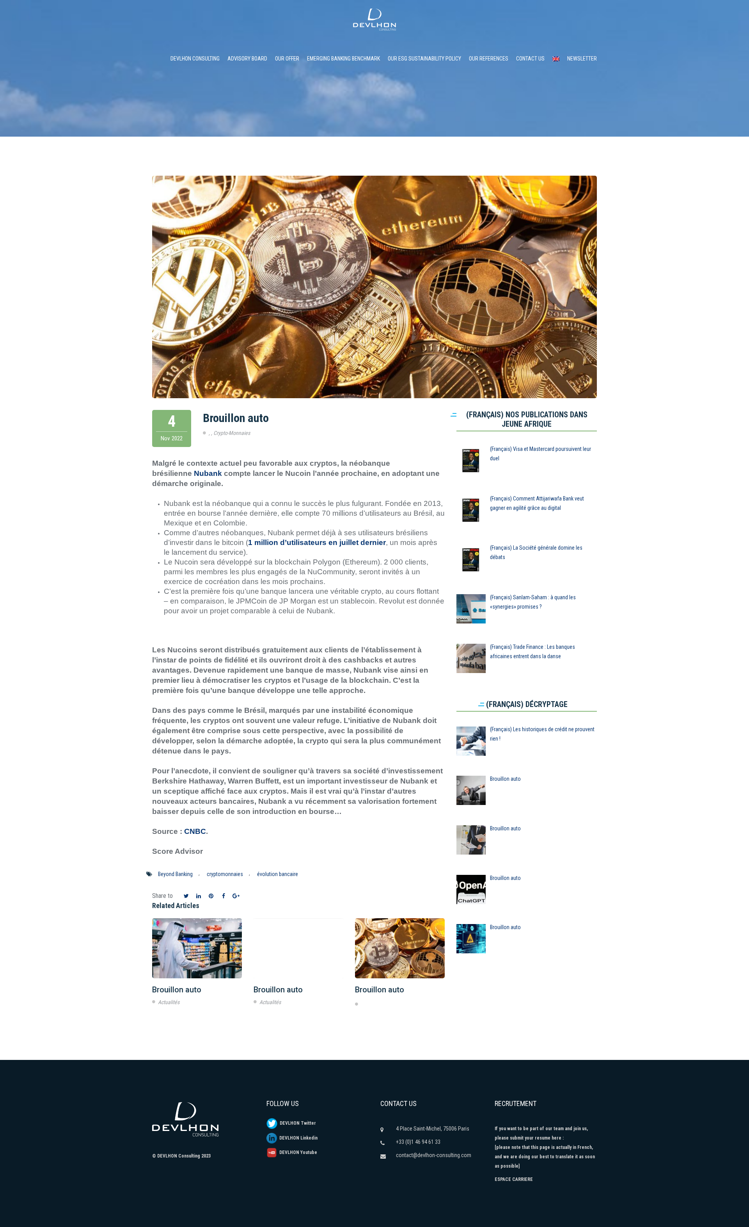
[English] (555, 58)
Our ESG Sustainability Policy (424, 58)
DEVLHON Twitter (296, 1123)
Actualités (168, 1002)
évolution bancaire (277, 874)
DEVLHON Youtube (297, 1152)
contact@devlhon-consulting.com (433, 1155)
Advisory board (247, 58)
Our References (488, 58)
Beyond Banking (175, 874)
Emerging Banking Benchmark (343, 58)
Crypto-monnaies (231, 433)
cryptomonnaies (225, 874)
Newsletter (582, 58)
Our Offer (287, 58)
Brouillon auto (236, 418)
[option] (197, 963)
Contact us (530, 58)
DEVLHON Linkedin (297, 1138)
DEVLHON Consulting (195, 58)
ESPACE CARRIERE (514, 1179)
